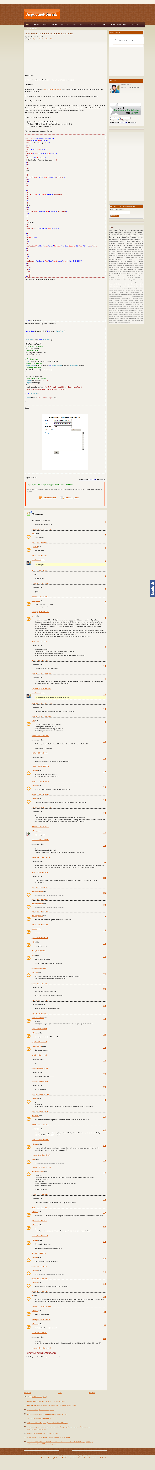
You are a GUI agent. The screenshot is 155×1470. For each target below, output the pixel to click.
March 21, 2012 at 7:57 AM (40, 660)
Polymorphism (139, 272)
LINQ (110, 280)
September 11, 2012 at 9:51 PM (41, 673)
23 (104, 862)
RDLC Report (138, 261)
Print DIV (119, 310)
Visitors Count (113, 288)
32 (104, 988)
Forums (130, 304)
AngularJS (121, 239)
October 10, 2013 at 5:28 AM (40, 1140)
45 (104, 1172)
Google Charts (137, 304)
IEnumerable (136, 267)
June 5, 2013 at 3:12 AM (39, 968)
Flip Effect (132, 278)
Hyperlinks (118, 306)
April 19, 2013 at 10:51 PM (40, 925)
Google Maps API (114, 253)
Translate (125, 120)
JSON (127, 239)
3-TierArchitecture (129, 290)
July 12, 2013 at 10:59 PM (39, 1029)
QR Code (116, 282)
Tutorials (134, 24)
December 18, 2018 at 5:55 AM (41, 1348)
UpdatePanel (119, 251)
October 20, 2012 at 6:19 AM (40, 781)
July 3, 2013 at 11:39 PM (39, 1000)
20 (104, 813)
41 (104, 1117)
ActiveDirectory (114, 292)
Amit (33, 721)
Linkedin (114, 280)
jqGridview (138, 320)
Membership (113, 245)
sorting (116, 290)
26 (104, 905)
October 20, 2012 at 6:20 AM (40, 794)
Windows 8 (120, 288)
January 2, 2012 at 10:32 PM (40, 583)
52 (104, 1283)
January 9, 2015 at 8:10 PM (40, 1278)
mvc (142, 237)
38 (104, 1073)
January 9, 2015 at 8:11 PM (40, 1291)
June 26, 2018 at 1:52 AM (39, 1333)
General (134, 230)
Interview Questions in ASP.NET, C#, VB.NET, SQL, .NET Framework (46, 1401)
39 (104, 1086)
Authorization (125, 300)
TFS (117, 314)
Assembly (118, 300)
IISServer (131, 243)
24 (104, 877)
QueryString (121, 282)
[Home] (102, 1)
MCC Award (140, 306)
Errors (112, 237)
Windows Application (118, 243)
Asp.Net (36, 24)
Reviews (139, 282)
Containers (121, 302)
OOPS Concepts (93, 24)
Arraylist (112, 300)
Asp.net (35, 39)
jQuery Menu (118, 269)
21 (104, 832)
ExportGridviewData (117, 249)
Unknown (35, 770)
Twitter (111, 269)
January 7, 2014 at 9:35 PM (40, 1194)
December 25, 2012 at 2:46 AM (41, 807)
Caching (131, 300)
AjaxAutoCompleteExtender (136, 276)
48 (104, 1226)
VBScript (121, 316)
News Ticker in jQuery (126, 280)
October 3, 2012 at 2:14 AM (40, 753)
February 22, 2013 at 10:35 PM (41, 857)
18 (104, 786)
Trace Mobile (31, 28)
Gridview (54, 24)
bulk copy (138, 316)
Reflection (127, 282)
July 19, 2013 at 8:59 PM (39, 1042)
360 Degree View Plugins (118, 276)
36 (104, 1047)
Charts (115, 265)
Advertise (122, 292)
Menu (115, 255)
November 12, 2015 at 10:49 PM (41, 1306)
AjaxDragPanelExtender (137, 296)
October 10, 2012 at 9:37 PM (40, 766)
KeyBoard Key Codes (115, 272)
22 (104, 845)
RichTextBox (125, 312)
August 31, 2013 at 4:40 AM (40, 1111)
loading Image (133, 263)
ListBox (124, 272)
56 (104, 1338)
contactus (111, 318)
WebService (136, 249)
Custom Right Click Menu (132, 302)
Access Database (129, 269)
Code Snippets (116, 232)
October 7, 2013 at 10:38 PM (40, 1125)
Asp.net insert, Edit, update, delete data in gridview (40, 1410)
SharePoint (135, 247)
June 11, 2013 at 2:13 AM (39, 983)
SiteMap (138, 284)
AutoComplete (114, 241)
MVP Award (112, 308)
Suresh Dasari (36, 560)
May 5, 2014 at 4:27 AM (39, 1253)
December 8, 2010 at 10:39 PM (41, 529)
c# (129, 234)
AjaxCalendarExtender (138, 294)
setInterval (134, 274)
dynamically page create (126, 318)
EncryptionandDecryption (117, 261)
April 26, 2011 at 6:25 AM (39, 556)
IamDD (34, 534)
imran (34, 616)
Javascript (128, 232)
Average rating (121, 278)
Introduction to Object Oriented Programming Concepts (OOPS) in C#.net (46, 1414)
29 (104, 943)
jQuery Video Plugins (129, 320)
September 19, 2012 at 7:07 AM (41, 689)
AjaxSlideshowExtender (137, 298)
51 (104, 1271)
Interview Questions (117, 24)
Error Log (125, 304)
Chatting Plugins (138, 300)
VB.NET (140, 230)
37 (104, 1060)
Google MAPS (126, 241)
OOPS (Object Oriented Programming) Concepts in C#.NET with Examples (47, 1423)
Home (28, 24)
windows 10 (121, 290)
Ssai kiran (35, 972)
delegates (117, 318)
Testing (131, 314)
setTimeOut (140, 274)
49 (104, 1241)
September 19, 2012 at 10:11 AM (42, 703)
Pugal (34, 1159)
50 (104, 1258)
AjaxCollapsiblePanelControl (120, 296)
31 (104, 973)
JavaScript (65, 24)
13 (104, 709)
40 (104, 1099)
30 (104, 956)
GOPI (33, 955)
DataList (141, 259)
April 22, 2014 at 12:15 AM (40, 1236)
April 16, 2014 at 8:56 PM (39, 1221)
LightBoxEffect (129, 261)
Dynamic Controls (129, 265)
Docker (116, 304)
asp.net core (133, 288)
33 (104, 1006)
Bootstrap (140, 251)
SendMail (49, 39)
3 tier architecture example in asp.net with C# (39, 1418)
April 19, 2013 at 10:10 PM (40, 911)
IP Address (124, 306)
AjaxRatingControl (127, 298)
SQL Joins (134, 255)
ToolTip (134, 253)
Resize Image (133, 282)
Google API (139, 239)
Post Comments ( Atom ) (39, 1397)
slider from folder (122, 322)
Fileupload (42, 39)
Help (33, 942)
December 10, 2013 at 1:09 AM (41, 1167)
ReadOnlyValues (118, 312)
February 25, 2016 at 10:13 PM (41, 1320)
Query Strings (128, 310)
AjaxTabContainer (113, 278)
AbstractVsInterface (138, 290)
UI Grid (111, 274)
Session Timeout (131, 284)
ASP (128, 276)
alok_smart (35, 1116)
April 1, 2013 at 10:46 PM (39, 887)
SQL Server (138, 232)
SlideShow (129, 253)
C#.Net (128, 230)
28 (104, 930)
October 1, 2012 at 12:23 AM (40, 736)
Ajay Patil (35, 547)
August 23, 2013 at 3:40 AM (40, 1081)
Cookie (133, 259)
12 (104, 694)
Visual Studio (139, 253)
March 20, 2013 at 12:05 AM (40, 872)
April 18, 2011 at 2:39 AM (39, 542)
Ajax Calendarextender (133, 292)
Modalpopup (139, 243)
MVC (104, 24)
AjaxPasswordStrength (115, 298)
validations (132, 239)
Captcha (127, 278)
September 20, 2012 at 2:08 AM (41, 716)
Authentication (122, 245)
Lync (136, 306)
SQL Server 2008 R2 (121, 284)
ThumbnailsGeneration (128, 286)
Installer (141, 278)
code (142, 316)
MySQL (119, 280)
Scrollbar (131, 312)
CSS (134, 241)
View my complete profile (130, 87)
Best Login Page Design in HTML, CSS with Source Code (42, 1433)
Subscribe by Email (72, 498)
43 (104, 1145)
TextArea (135, 314)
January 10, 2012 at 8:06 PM (40, 597)
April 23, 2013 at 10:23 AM (40, 938)
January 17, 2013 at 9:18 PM (40, 827)
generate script (136, 318)
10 (104, 666)
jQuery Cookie (127, 274)
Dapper (141, 302)
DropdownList (113, 239)
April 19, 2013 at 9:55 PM (39, 899)
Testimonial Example (124, 314)
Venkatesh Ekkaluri (38, 1018)
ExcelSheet (117, 247)
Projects (123, 310)
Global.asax (129, 267)
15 (104, 741)
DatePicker (139, 241)
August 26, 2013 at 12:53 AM (40, 1094)
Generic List (122, 267)
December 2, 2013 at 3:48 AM (41, 1155)
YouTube (140, 257)
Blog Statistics (139, 269)
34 (104, 1019)
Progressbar (120, 255)
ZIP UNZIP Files (118, 274)
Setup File (140, 312)
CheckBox (130, 245)
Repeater (128, 257)
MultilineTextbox (130, 272)
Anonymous (36, 601)
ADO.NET (112, 257)
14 (104, 722)
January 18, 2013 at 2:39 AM (40, 840)
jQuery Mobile (120, 320)
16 (104, 758)
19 (104, 799)
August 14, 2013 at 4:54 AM (40, 1068)
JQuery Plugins (137, 234)
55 (104, 1325)
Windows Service (124, 263)
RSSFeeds (135, 310)
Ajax (45, 24)
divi (33, 1296)
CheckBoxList (120, 265)
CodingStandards (113, 302)
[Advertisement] (102, 14)
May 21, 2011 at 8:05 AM (39, 570)
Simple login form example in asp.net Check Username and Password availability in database (51, 1405)
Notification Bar (131, 308)
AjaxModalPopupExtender (130, 251)
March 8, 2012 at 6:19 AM (39, 641)
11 (104, 679)
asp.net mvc (122, 234)
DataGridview (120, 257)
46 (104, 1200)
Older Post (92, 1393)
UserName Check (138, 286)
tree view (128, 322)
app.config (126, 288)
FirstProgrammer (37, 891)
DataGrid (111, 304)
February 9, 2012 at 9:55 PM (40, 612)
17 (104, 771)
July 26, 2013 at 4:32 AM (39, 1055)
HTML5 (137, 278)
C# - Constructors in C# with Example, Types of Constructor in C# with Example (48, 1437)
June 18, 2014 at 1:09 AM (39, 1266)
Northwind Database (121, 308)
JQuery (82, 24)
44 (104, 1160)
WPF (133, 316)
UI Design (35, 831)
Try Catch (116, 316)
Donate (121, 304)
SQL (74, 24)
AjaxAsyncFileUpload (118, 259)
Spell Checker (112, 314)
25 (104, 892)
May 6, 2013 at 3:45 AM (39, 951)
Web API (134, 257)
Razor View (127, 255)
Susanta (34, 929)
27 (104, 917)
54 (104, 1312)
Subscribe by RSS (49, 498)
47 (104, 1213)
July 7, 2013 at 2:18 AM (39, 1013)
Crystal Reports (138, 245)
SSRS (141, 267)
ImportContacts (131, 306)
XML (126, 249)
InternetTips (122, 253)
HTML (111, 247)
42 (104, 1130)
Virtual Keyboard (128, 316)
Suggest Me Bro (37, 1046)
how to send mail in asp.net (52, 89)
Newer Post (27, 1393)
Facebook (137, 265)
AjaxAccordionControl (127, 294)
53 (104, 1297)
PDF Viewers (136, 280)
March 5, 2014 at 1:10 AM (39, 1207)
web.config (140, 255)
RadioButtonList (114, 263)
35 (104, 1034)
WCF (111, 255)
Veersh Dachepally (38, 1171)
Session (136, 312)
